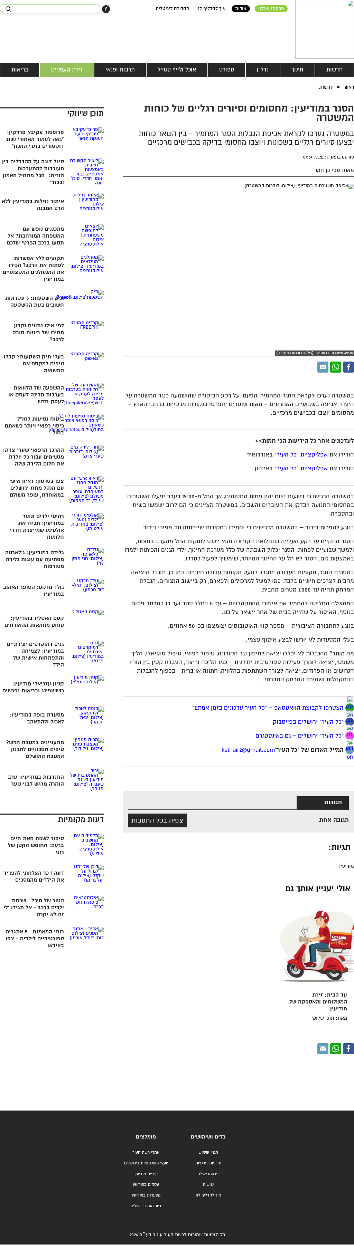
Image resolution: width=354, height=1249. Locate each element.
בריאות (19, 69)
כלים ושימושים (208, 1137)
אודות (240, 9)
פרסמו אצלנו (271, 9)
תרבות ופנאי (120, 69)
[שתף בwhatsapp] (349, 707)
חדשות (334, 69)
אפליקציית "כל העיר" (301, 455)
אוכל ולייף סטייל (177, 69)
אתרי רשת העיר (145, 1152)
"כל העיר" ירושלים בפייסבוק (307, 721)
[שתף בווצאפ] (335, 367)
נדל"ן (263, 69)
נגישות (208, 1184)
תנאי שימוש (208, 1152)
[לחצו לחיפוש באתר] (8, 8)
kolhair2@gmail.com (248, 750)
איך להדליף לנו (211, 9)
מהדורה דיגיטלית (172, 9)
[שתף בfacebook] (349, 722)
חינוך (297, 69)
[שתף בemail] (349, 750)
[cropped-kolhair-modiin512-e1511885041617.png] (324, 29)
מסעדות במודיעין (146, 1195)
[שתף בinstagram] (349, 735)
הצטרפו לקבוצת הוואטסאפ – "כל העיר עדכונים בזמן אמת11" (268, 708)
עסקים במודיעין (146, 1184)
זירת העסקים (67, 69)
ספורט (226, 69)
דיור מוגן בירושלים (146, 1206)
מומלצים (146, 1137)
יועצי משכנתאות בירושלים (146, 1163)
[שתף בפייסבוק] (106, 9)
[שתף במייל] (322, 367)
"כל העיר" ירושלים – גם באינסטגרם (299, 736)
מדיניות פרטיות (208, 1163)
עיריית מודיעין (146, 1174)
